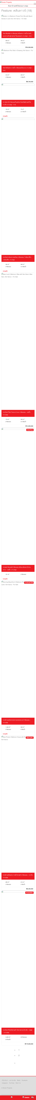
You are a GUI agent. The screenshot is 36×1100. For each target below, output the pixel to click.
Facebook (24, 1080)
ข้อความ (18, 1083)
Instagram (5, 1083)
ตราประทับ (13, 1080)
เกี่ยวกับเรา (5, 1080)
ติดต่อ (18, 1080)
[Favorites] (2, 1097)
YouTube (11, 1083)
